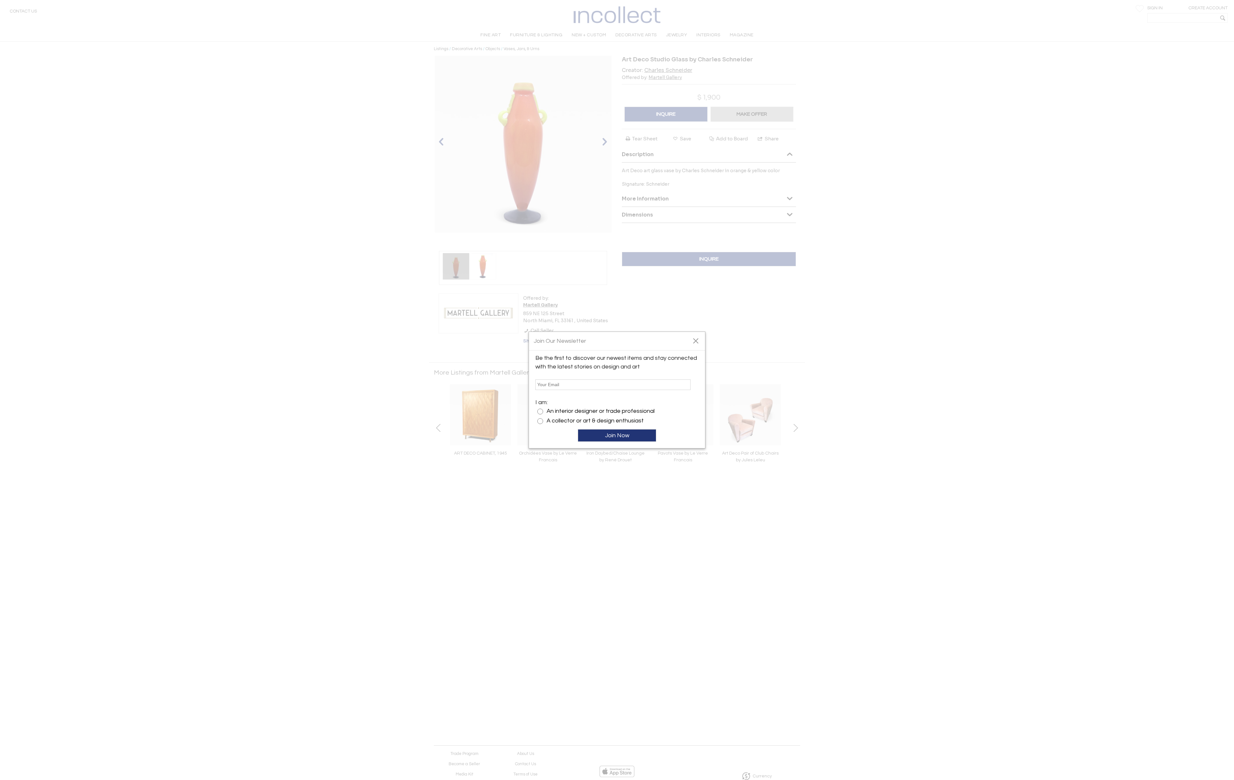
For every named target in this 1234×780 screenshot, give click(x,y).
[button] (696, 340)
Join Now (617, 435)
